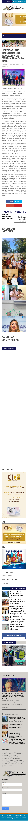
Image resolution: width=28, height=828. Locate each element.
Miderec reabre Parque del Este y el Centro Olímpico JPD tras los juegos (16, 594)
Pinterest (18, 205)
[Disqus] (15, 404)
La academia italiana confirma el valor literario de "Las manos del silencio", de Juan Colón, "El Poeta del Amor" (13, 696)
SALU (5, 765)
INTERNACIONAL (16, 758)
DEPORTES (18, 753)
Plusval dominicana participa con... (7, 216)
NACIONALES (19, 760)
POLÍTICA (12, 763)
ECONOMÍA (6, 755)
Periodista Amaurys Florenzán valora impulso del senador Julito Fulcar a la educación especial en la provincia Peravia (17, 620)
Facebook (10, 201)
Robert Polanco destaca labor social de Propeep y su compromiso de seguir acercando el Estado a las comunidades (17, 611)
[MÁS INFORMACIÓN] (14, 22)
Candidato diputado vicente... (22, 219)
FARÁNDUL (14, 755)
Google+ (10, 205)
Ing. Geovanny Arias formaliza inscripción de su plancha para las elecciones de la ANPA (17, 627)
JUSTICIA (11, 760)
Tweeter (19, 201)
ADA (5, 753)
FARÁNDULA (6, 758)
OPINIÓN (5, 763)
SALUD (10, 765)
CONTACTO (11, 753)
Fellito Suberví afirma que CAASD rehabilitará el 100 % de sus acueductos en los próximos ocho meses (17, 603)
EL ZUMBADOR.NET (16, 815)
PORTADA (19, 763)
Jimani (5, 760)
